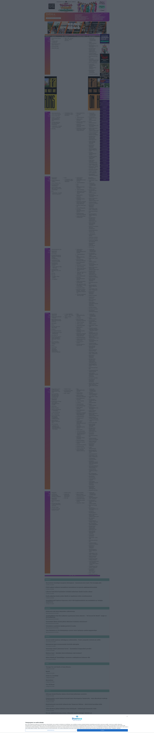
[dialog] (77, 723)
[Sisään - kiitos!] (127, 717)
